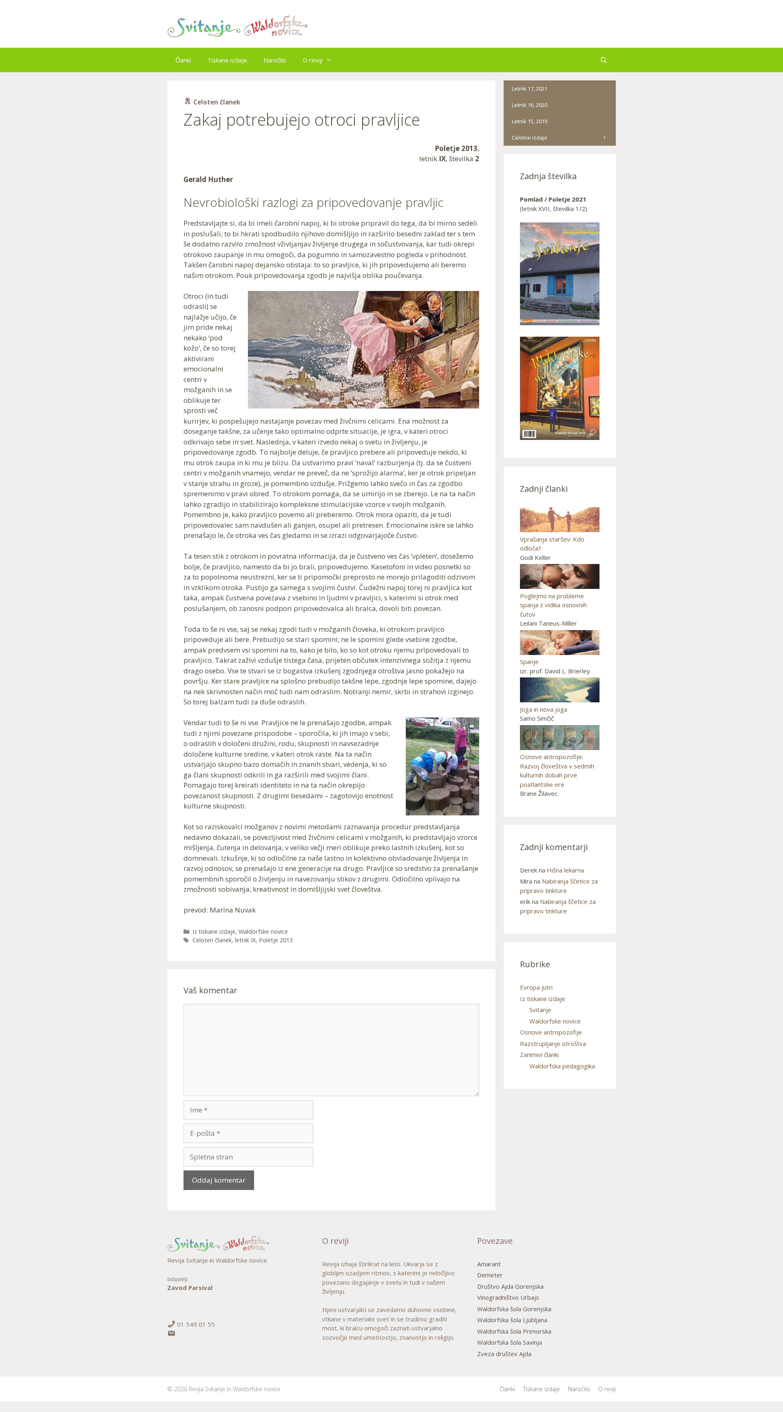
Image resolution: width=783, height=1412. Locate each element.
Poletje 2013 (276, 940)
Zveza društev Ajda (504, 1354)
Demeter (490, 1275)
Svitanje (540, 1010)
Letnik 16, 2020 (529, 105)
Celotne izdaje (529, 137)
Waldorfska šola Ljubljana (512, 1320)
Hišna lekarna (565, 870)
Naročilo (274, 60)
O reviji (313, 60)
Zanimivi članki (539, 1054)
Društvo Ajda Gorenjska (510, 1286)
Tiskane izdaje (227, 60)
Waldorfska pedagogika (562, 1066)
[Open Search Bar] (604, 60)
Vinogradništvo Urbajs (508, 1297)
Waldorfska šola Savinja (509, 1342)
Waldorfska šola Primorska (514, 1331)
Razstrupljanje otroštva (553, 1043)
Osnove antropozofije (551, 1032)
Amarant (489, 1264)
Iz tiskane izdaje (213, 931)
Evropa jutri (536, 987)
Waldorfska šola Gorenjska (514, 1309)
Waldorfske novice (263, 931)
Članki (183, 60)
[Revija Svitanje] (237, 26)
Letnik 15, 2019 (529, 121)
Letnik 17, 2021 (529, 88)
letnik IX (245, 940)
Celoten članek (212, 940)
